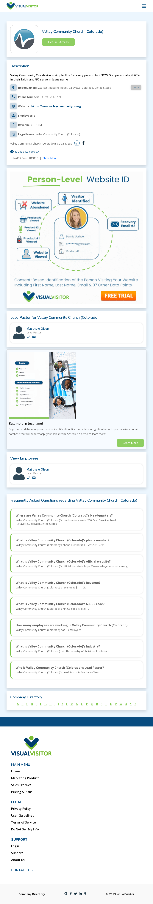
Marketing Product (25, 778)
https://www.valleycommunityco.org (56, 106)
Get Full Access (58, 42)
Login (15, 846)
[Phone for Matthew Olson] (28, 337)
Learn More (130, 443)
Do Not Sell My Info (25, 829)
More (136, 87)
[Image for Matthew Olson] (19, 338)
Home (15, 771)
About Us (18, 860)
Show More (50, 158)
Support (17, 853)
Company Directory (32, 894)
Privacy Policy (21, 809)
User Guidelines (22, 815)
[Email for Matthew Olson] (34, 337)
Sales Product (21, 785)
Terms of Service (23, 822)
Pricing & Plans (21, 792)
